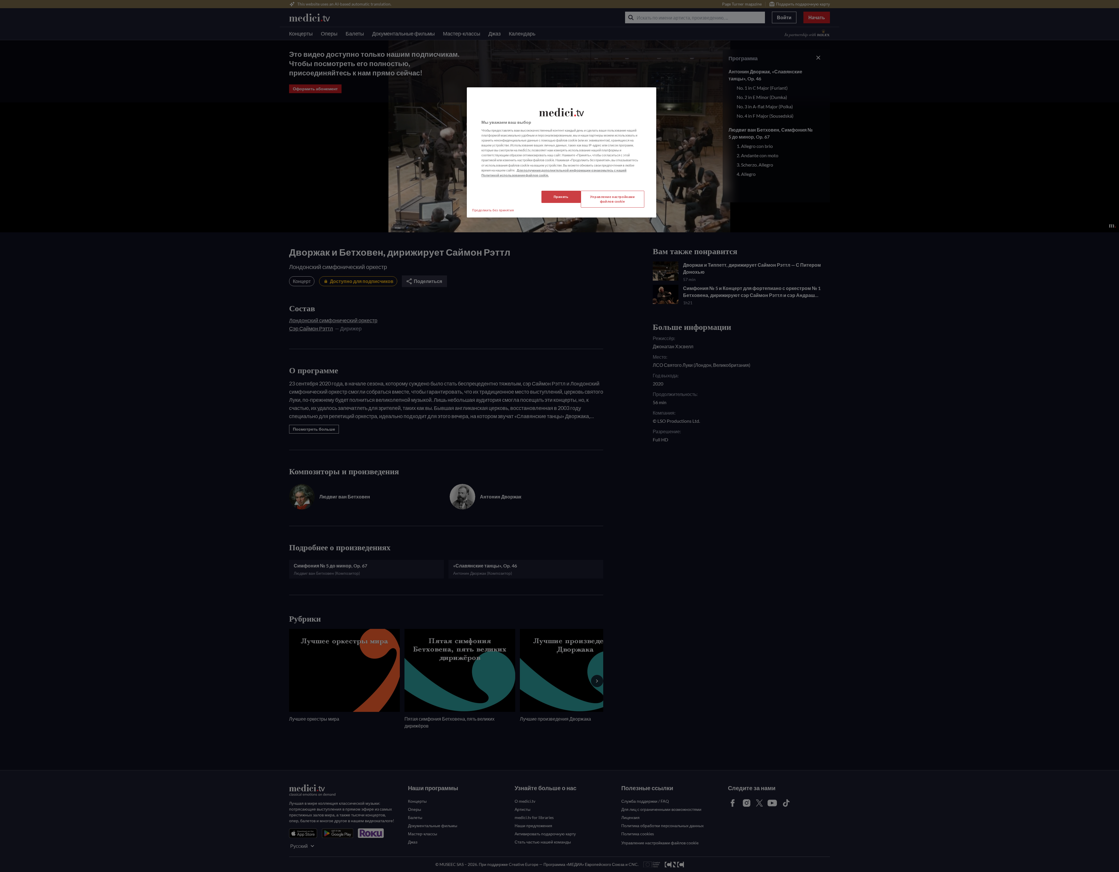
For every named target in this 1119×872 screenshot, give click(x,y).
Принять (561, 197)
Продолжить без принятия (493, 210)
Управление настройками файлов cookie (612, 199)
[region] (561, 152)
